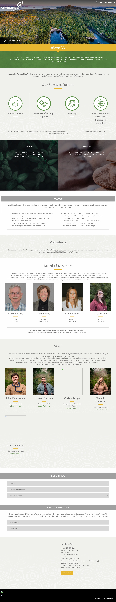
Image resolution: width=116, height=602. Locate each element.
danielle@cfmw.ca (100, 409)
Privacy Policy (108, 599)
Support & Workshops (54, 7)
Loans (42, 7)
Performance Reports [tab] (17, 490)
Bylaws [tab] (12, 484)
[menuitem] (42, 7)
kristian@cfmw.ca (44, 406)
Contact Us (108, 2)
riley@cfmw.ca (15, 406)
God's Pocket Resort (14, 40)
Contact (97, 599)
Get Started (110, 7)
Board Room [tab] (14, 522)
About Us (99, 7)
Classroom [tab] (13, 528)
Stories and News (87, 7)
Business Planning (71, 7)
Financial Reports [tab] (16, 496)
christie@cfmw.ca (72, 408)
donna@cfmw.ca (15, 453)
